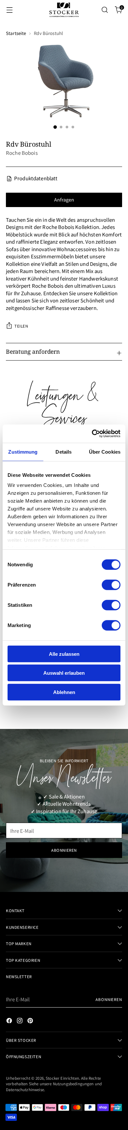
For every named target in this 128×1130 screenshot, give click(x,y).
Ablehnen (64, 692)
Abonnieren (109, 999)
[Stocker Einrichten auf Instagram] (20, 1021)
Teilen (21, 326)
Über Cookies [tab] (104, 451)
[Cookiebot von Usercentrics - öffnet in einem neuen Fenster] (92, 433)
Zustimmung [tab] (22, 451)
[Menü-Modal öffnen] (9, 10)
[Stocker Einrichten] (64, 10)
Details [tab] (63, 451)
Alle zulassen (64, 653)
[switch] (111, 584)
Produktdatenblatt (36, 178)
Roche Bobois (22, 152)
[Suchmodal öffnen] (104, 10)
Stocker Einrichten (62, 1078)
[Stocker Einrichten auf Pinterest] (31, 1021)
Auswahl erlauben (64, 673)
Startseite (16, 33)
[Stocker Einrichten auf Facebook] (10, 1021)
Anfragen (64, 199)
